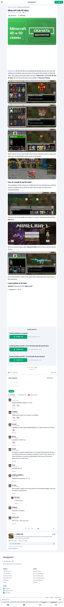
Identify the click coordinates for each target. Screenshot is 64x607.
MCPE (15, 7)
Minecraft (12, 71)
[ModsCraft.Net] (8, 557)
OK (60, 599)
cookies (7, 599)
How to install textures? (39, 578)
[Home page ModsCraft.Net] (32, 2)
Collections (6, 580)
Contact (51, 597)
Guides (5, 582)
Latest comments (7, 575)
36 (38, 528)
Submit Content (37, 571)
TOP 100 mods (7, 571)
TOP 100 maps (7, 573)
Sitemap (35, 582)
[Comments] (24, 605)
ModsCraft (10, 7)
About (47, 597)
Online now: (9, 561)
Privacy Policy (58, 597)
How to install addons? (38, 573)
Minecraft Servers (7, 578)
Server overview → (13, 548)
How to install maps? (38, 575)
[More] (18, 408)
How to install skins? (38, 580)
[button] (2, 2)
